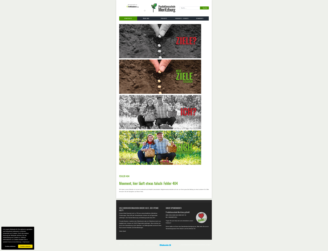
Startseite (128, 18)
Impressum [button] (26, 242)
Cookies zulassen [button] (25, 246)
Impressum (140, 245)
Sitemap (132, 245)
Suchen (205, 8)
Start (120, 245)
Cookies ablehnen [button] (10, 246)
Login (125, 245)
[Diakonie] (167, 245)
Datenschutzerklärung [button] (14, 242)
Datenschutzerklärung (151, 245)
